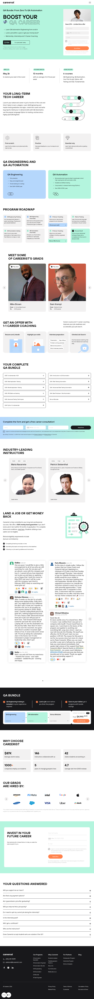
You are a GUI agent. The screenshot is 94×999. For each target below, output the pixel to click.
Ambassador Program (69, 958)
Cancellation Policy (83, 986)
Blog (79, 955)
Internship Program (68, 961)
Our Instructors (52, 968)
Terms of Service (71, 53)
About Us (50, 965)
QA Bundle (36, 974)
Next (89, 287)
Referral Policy (52, 989)
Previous (4, 287)
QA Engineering (37, 968)
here (24, 47)
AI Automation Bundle (39, 965)
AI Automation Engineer (39, 963)
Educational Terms (83, 989)
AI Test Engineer (37, 977)
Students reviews (52, 958)
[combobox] (70, 32)
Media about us (52, 971)
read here (21, 529)
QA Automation (37, 971)
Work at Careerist (67, 964)
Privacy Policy (78, 53)
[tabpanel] (27, 619)
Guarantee (66, 989)
